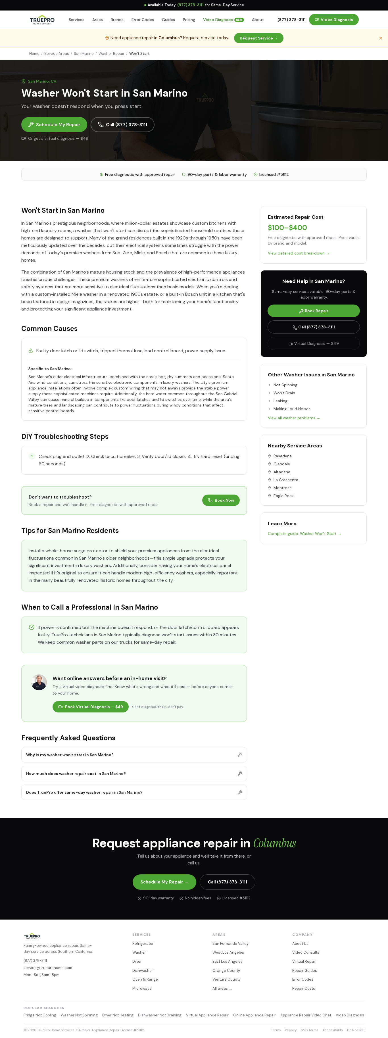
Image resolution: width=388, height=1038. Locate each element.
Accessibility (332, 1030)
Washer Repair (111, 53)
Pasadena (283, 455)
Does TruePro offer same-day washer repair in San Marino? (84, 792)
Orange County (226, 970)
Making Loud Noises (292, 408)
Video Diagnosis (222, 19)
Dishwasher (142, 970)
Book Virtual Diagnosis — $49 (94, 706)
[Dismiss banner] (381, 38)
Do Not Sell (355, 1030)
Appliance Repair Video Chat (305, 1015)
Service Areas (56, 53)
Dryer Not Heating (117, 1015)
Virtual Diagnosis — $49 (316, 343)
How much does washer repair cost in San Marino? (76, 773)
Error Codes (143, 19)
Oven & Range (145, 979)
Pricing (189, 19)
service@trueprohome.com (48, 967)
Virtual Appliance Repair (207, 1015)
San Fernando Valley (230, 943)
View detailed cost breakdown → (299, 253)
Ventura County (226, 979)
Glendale (282, 463)
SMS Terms (309, 1030)
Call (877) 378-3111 (126, 125)
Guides (168, 19)
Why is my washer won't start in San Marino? (70, 754)
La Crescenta (286, 479)
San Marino (84, 53)
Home (34, 53)
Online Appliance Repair (254, 1015)
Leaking (280, 400)
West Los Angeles (228, 952)
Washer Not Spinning (79, 1015)
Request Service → (259, 38)
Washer (139, 952)
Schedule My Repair (58, 125)
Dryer (137, 961)
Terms (276, 1030)
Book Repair (316, 310)
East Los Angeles (227, 961)
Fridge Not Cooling (40, 1015)
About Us (300, 943)
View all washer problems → (294, 417)
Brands (117, 19)
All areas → (222, 988)
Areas (97, 19)
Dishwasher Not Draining (160, 1015)
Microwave (142, 988)
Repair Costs (303, 988)
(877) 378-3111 (190, 5)
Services (76, 19)
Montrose (283, 487)
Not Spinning (285, 384)
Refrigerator (143, 943)
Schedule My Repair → (164, 882)
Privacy (291, 1030)
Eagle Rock (284, 495)
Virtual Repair (304, 961)
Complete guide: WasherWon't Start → (305, 533)
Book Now (224, 500)
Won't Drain (284, 392)
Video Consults (305, 952)
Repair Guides (304, 970)
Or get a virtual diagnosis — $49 (58, 138)
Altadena (282, 471)
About (258, 19)
